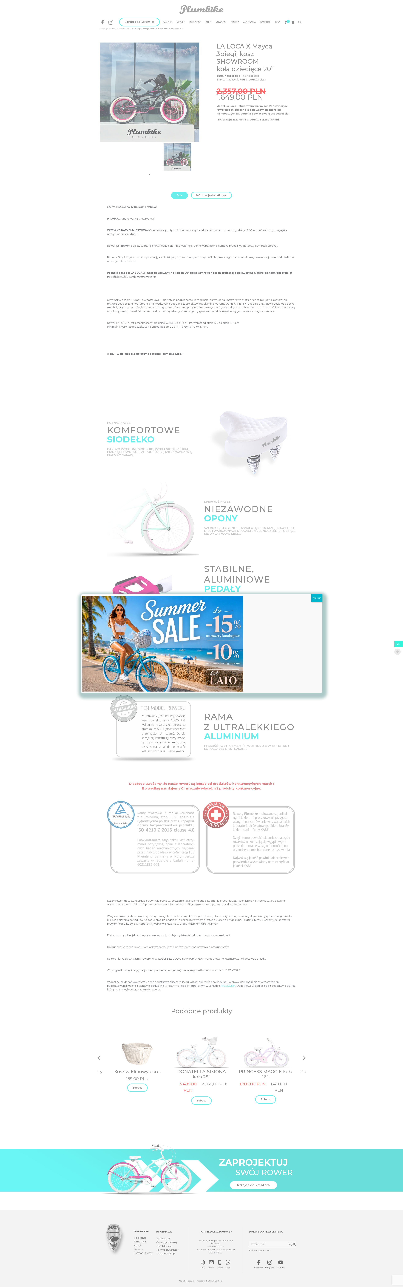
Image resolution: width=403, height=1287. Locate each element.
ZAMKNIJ (317, 598)
